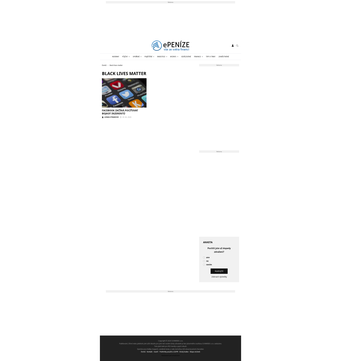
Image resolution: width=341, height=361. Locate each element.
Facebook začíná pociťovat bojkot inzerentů (120, 112)
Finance (197, 56)
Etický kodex (183, 352)
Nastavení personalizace (170, 355)
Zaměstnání (224, 56)
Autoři (156, 352)
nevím (209, 265)
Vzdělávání (186, 56)
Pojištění (148, 56)
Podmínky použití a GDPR (169, 352)
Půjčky (125, 56)
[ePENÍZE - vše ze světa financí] (170, 46)
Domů (143, 352)
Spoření (136, 56)
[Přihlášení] (233, 46)
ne (207, 261)
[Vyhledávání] (237, 45)
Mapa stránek (195, 352)
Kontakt (149, 352)
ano (208, 257)
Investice (161, 56)
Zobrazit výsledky (219, 276)
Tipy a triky (210, 56)
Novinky (115, 56)
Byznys (173, 56)
